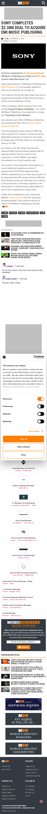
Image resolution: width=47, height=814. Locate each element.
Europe (14, 213)
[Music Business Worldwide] (23, 3)
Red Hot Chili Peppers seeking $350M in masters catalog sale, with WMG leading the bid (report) (26, 255)
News (5, 213)
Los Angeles (15, 505)
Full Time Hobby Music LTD (27, 540)
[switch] (40, 406)
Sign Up (25, 647)
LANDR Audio (29, 575)
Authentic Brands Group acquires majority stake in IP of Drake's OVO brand (28, 683)
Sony (5, 216)
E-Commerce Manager (12, 589)
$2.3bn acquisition (32, 73)
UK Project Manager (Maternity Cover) (18, 597)
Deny (23, 455)
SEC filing (41, 76)
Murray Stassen (10, 41)
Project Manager (9, 613)
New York (6, 615)
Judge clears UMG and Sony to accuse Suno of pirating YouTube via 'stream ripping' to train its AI (26, 662)
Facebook (31, 786)
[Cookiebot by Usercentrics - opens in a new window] (33, 357)
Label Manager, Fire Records (23, 468)
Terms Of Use (30, 766)
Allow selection (23, 447)
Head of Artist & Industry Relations (23, 573)
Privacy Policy (31, 773)
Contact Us (6, 786)
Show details (34, 431)
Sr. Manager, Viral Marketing (23, 503)
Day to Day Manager (24, 520)
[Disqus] (23, 292)
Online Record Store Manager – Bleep (17, 581)
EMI (43, 213)
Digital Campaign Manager (23, 485)
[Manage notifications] (41, 801)
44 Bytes (13, 811)
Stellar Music (23, 488)
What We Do (6, 769)
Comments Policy (32, 770)
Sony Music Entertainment (17, 115)
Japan (23, 213)
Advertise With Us (8, 789)
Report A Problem (8, 799)
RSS (28, 796)
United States (33, 213)
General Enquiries (9, 796)
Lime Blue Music (15, 607)
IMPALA (4, 197)
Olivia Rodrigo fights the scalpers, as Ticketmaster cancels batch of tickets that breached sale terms (27, 669)
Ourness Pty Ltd (23, 558)
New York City (18, 575)
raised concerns (15, 197)
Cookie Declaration (32, 776)
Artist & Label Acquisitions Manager (17, 605)
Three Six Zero (29, 523)
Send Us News (6, 793)
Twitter (30, 793)
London (17, 470)
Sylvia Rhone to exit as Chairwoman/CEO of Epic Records (27, 234)
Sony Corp (5, 84)
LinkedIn (30, 789)
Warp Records (16, 615)
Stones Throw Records (17, 599)
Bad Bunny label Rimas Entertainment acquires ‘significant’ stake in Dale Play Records (27, 248)
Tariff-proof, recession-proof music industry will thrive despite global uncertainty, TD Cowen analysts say (26, 241)
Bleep (12, 583)
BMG (34, 505)
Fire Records (27, 470)
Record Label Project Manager (23, 538)
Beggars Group (15, 591)
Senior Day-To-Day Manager (23, 555)
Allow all (23, 439)
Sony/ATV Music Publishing (21, 109)
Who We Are (6, 766)
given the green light (10, 87)
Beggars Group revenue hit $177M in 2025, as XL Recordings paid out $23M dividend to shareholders (28, 677)
